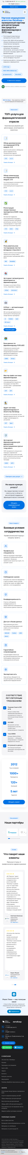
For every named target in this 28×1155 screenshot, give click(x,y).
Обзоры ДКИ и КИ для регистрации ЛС (12, 1104)
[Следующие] (24, 832)
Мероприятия (5, 1079)
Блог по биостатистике (8, 1120)
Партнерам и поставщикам (9, 1065)
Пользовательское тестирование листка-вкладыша (13, 1107)
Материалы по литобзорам (9, 1126)
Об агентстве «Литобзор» (8, 1059)
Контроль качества (7, 1076)
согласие (3, 1152)
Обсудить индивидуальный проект (14, 505)
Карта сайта (5, 1068)
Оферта (4, 1071)
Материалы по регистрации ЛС (10, 1128)
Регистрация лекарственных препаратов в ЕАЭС (13, 1092)
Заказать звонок (14, 6)
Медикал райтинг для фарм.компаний (12, 1111)
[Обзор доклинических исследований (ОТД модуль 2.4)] (14, 149)
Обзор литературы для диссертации (11, 1098)
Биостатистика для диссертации (10, 1101)
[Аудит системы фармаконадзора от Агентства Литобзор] (14, 414)
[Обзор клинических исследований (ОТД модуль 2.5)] (14, 182)
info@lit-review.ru (14, 4)
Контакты (4, 1073)
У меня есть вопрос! (14, 80)
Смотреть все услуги (13, 476)
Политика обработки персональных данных (13, 1082)
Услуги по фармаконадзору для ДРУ (11, 1095)
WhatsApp (8, 1047)
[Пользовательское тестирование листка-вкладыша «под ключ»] (14, 252)
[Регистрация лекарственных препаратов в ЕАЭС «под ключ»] (14, 217)
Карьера (4, 1062)
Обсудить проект (14, 802)
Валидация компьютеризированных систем (13, 1123)
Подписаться (15, 1011)
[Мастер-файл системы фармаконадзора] (14, 382)
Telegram (19, 1047)
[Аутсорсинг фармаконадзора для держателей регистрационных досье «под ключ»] (14, 450)
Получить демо (9, 329)
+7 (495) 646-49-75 (10, 1)
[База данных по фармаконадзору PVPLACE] (14, 350)
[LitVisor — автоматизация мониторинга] (14, 315)
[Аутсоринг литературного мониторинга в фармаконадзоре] (14, 283)
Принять (23, 1152)
